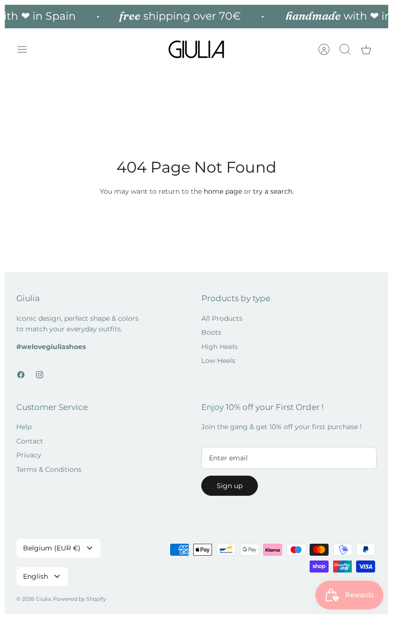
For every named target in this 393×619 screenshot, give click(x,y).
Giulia (43, 599)
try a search (272, 191)
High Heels (219, 346)
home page (223, 191)
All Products (222, 318)
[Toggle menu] (26, 49)
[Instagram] (39, 374)
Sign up (230, 485)
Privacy (28, 455)
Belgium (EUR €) (52, 548)
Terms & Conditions (48, 469)
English (35, 576)
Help (24, 426)
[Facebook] (21, 374)
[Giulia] (196, 49)
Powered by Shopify (79, 599)
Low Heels (218, 360)
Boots (211, 332)
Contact (29, 441)
